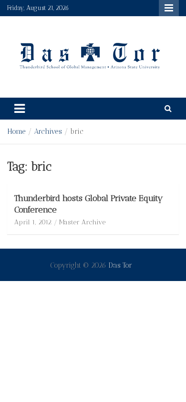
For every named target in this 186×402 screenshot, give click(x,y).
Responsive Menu (169, 8)
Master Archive (82, 222)
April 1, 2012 (33, 222)
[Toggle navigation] (19, 109)
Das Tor (120, 265)
